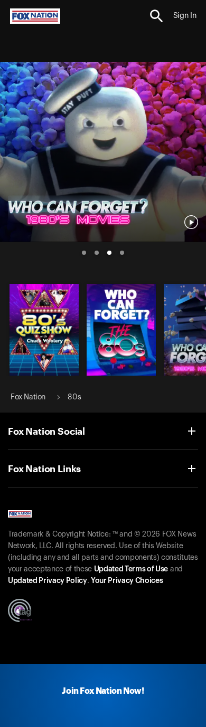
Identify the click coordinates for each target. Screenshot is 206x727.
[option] (103, 147)
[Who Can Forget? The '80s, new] (121, 373)
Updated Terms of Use (131, 569)
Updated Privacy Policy (47, 581)
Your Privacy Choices (127, 581)
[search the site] (156, 16)
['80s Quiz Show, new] (44, 373)
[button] (156, 16)
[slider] (103, 147)
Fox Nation (28, 397)
